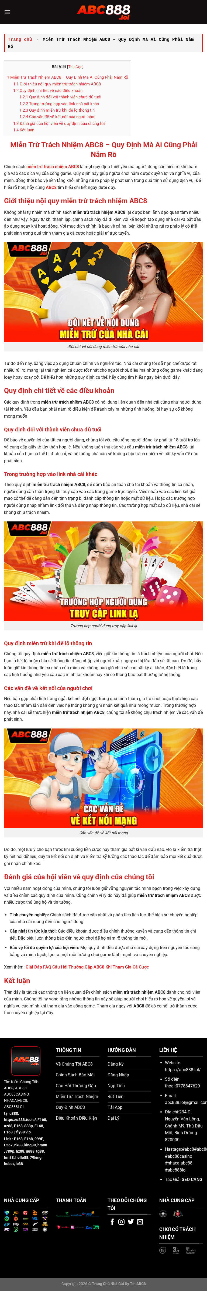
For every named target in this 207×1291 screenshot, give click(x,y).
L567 (8, 1145)
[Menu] (7, 12)
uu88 (30, 1151)
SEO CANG (192, 1179)
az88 (8, 1126)
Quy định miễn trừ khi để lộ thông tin (57, 110)
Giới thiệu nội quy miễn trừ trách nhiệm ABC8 (57, 84)
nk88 (18, 1145)
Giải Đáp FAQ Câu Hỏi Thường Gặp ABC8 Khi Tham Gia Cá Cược (87, 967)
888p (28, 1126)
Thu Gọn (75, 67)
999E (38, 1139)
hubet (9, 1164)
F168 (18, 1139)
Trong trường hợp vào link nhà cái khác (59, 103)
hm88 (42, 1145)
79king (36, 1157)
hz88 (20, 1151)
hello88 (21, 1157)
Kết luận (23, 130)
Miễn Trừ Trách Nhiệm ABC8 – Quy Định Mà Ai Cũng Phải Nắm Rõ (67, 77)
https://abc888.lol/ (183, 1069)
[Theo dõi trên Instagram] (121, 1222)
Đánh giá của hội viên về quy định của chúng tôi (59, 123)
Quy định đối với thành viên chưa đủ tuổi (60, 97)
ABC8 (8, 1088)
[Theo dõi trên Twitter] (131, 1222)
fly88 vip (23, 1132)
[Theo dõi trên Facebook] (112, 1222)
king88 (30, 1145)
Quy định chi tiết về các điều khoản (47, 90)
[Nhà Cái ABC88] (103, 12)
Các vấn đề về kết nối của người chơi (57, 116)
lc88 (19, 1164)
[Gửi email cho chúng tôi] (140, 1222)
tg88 (40, 1151)
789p (10, 1151)
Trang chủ (20, 39)
